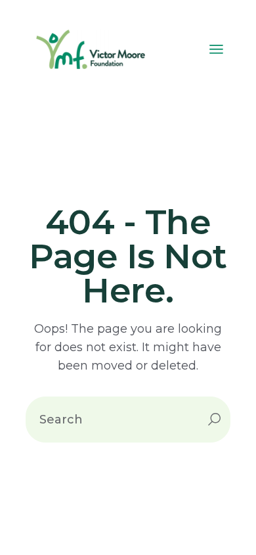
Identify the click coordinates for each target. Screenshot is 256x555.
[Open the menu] (216, 49)
